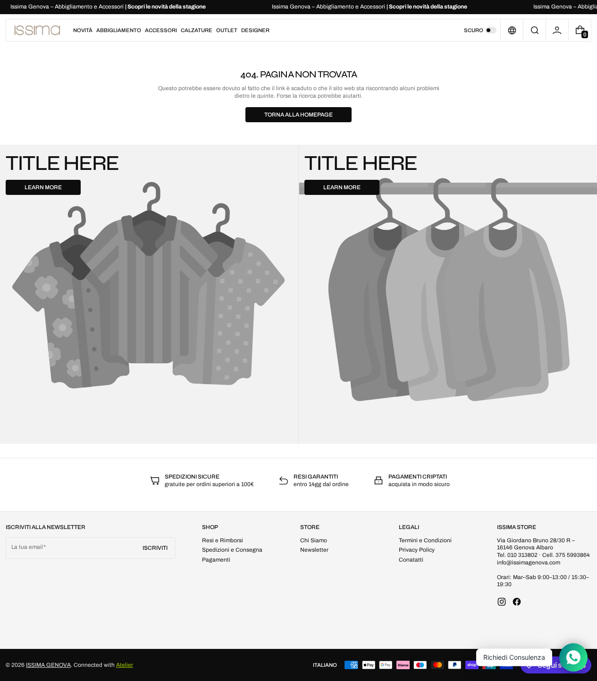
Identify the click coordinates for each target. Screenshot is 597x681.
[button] (534, 30)
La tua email (27, 547)
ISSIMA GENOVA (48, 665)
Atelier (124, 665)
